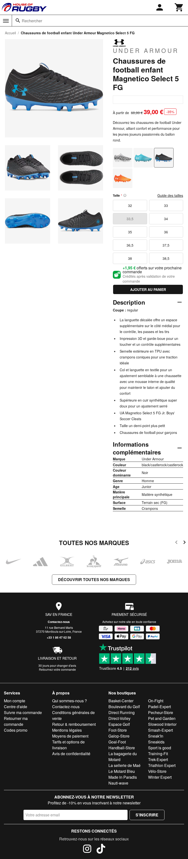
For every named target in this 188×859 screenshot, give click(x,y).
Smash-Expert (160, 730)
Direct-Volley (119, 718)
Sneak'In (155, 736)
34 (166, 218)
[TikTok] (101, 849)
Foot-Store (117, 730)
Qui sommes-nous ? (69, 701)
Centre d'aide (15, 706)
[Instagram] (87, 849)
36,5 (130, 245)
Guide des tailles (170, 195)
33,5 (130, 218)
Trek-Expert (158, 759)
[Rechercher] (18, 20)
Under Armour (146, 50)
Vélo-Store (157, 771)
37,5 (166, 245)
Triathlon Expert (162, 765)
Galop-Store (118, 736)
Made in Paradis (122, 777)
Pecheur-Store (160, 712)
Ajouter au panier (148, 289)
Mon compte (14, 701)
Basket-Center (120, 701)
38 (130, 258)
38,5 (166, 258)
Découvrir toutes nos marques (94, 579)
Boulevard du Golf (124, 706)
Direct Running (121, 712)
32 (130, 205)
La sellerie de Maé (124, 765)
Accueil (10, 32)
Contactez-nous (59, 622)
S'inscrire (147, 815)
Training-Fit (158, 753)
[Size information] (125, 195)
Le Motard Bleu (121, 771)
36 (166, 231)
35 (130, 231)
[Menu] (6, 21)
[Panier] (179, 7)
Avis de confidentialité (71, 753)
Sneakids (156, 742)
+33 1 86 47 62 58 (59, 637)
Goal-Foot (117, 742)
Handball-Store (121, 748)
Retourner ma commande (16, 721)
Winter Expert (160, 777)
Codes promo (15, 730)
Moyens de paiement (70, 736)
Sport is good (159, 748)
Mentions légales (67, 730)
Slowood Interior (162, 724)
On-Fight (155, 701)
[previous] (176, 543)
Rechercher (32, 21)
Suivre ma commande (23, 712)
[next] (184, 543)
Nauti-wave (118, 783)
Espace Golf (119, 724)
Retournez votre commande (57, 669)
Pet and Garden (162, 718)
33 (166, 205)
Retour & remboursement (74, 724)
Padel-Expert (159, 706)
